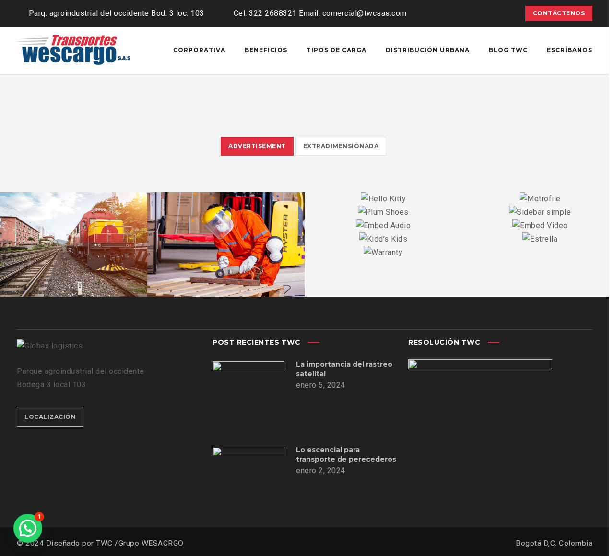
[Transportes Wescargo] (74, 50)
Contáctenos (559, 13)
